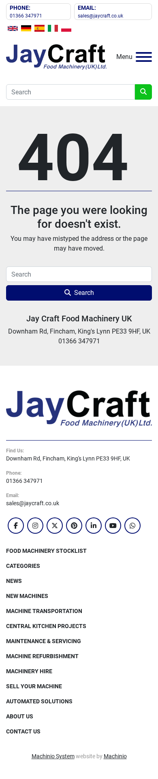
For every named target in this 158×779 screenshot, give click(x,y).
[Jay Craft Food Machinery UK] (79, 408)
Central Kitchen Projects (46, 626)
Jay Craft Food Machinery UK (79, 318)
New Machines (27, 596)
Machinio (115, 756)
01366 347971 (26, 16)
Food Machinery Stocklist (46, 551)
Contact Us (23, 731)
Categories (23, 566)
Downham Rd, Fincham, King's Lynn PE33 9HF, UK (68, 458)
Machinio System (53, 756)
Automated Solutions (39, 701)
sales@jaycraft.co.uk (100, 16)
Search (84, 293)
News (14, 581)
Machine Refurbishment (42, 656)
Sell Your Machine (34, 686)
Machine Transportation (44, 611)
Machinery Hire (29, 671)
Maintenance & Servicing (43, 641)
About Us (19, 716)
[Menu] (144, 57)
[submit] (143, 92)
